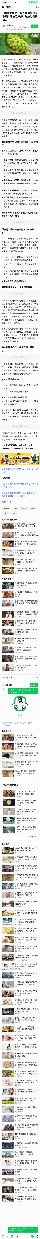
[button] (5, 1236)
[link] (12, 1236)
